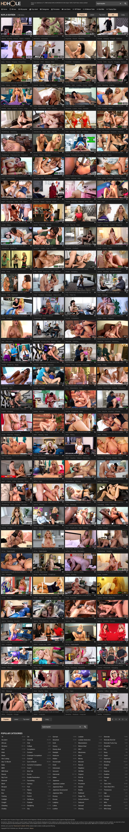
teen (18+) (54, 621)
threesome (106, 132)
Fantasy (29, 784)
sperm (22, 38)
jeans (75, 108)
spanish (48, 201)
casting (10, 38)
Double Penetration (33, 777)
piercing (74, 201)
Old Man (81, 771)
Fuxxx (99, 411)
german (112, 621)
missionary (116, 341)
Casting (4, 796)
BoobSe (68, 178)
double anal (74, 528)
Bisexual (4, 780)
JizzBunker (5, 388)
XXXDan (68, 365)
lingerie (14, 85)
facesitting (22, 62)
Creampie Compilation (34, 755)
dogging (14, 62)
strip (44, 318)
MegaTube (68, 38)
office (14, 481)
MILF (74, 85)
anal (44, 132)
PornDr (99, 248)
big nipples (81, 551)
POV (42, 62)
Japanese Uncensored (60, 790)
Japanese (56, 780)
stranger (105, 295)
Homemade (56, 762)
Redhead (81, 793)
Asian (3, 755)
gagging (17, 434)
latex (105, 644)
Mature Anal (82, 746)
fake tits (73, 295)
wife (105, 62)
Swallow (106, 774)
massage (48, 598)
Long (122, 15)
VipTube (100, 528)
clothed (15, 108)
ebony (9, 225)
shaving (41, 434)
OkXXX (99, 318)
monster (58, 271)
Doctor (29, 774)
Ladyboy (55, 802)
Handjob (55, 752)
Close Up (30, 740)
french (16, 38)
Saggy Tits (81, 796)
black (42, 201)
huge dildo (10, 201)
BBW (3, 768)
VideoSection (37, 132)
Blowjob (4, 787)
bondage (105, 225)
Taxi (105, 780)
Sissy (105, 752)
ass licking (9, 341)
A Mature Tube (89, 9)
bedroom (76, 714)
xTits (99, 201)
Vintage (106, 799)
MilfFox (35, 481)
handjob (86, 108)
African (4, 743)
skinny (91, 85)
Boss (3, 790)
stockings (121, 132)
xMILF (35, 434)
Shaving (80, 809)
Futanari (29, 802)
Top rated (33, 9)
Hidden (55, 759)
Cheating (4, 805)
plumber (49, 225)
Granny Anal (57, 749)
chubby (10, 528)
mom (53, 62)
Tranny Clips (111, 9)
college (124, 178)
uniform (55, 598)
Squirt (106, 755)
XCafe (3, 318)
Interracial (56, 774)
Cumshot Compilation (34, 765)
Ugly (105, 793)
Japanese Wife (58, 793)
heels (20, 85)
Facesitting (30, 780)
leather (112, 225)
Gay (28, 809)
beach (79, 132)
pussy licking (46, 341)
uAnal (99, 178)
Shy (105, 749)
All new (12, 9)
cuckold (79, 365)
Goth (54, 743)
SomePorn (68, 108)
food (8, 271)
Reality (80, 790)
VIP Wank (76, 9)
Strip (105, 768)
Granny (55, 746)
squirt (110, 108)
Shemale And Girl (109, 740)
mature (48, 62)
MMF (49, 644)
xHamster (36, 62)
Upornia (4, 38)
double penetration (116, 271)
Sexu (3, 341)
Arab (3, 752)
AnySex (36, 225)
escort (75, 38)
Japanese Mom (58, 787)
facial (54, 201)
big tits (111, 62)
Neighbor (81, 768)
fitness (10, 668)
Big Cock (4, 777)
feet (42, 178)
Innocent (56, 771)
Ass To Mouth (6, 762)
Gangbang (30, 805)
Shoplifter (107, 746)
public (105, 365)
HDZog (3, 551)
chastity (118, 411)
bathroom (15, 295)
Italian (55, 777)
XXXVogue (101, 458)
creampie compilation (52, 178)
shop (59, 341)
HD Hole (11, 4)
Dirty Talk (30, 771)
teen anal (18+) (15, 155)
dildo (16, 201)
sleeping (106, 38)
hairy (80, 108)
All (113, 15)
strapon (48, 85)
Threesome (108, 790)
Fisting (29, 793)
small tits (14, 248)
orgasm (42, 388)
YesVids (36, 388)
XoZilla (3, 225)
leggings (54, 248)
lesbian (55, 85)
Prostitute (81, 784)
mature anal (57, 295)
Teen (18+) (107, 784)
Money (80, 759)
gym (104, 201)
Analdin (68, 271)
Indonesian (56, 768)
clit (21, 201)
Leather (55, 809)
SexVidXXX (37, 38)
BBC (79, 178)
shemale (78, 481)
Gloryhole (56, 740)
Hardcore (56, 755)
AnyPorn (100, 668)
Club (28, 743)
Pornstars (55, 9)
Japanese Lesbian (59, 784)
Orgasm (81, 774)
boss (26, 481)
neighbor (9, 318)
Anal (3, 749)
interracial (25, 155)
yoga (26, 108)
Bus (3, 793)
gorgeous (111, 318)
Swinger (106, 777)
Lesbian (80, 737)
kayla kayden (11, 551)
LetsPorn (68, 85)
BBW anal (5, 771)
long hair (42, 714)
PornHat (100, 38)
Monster (81, 762)
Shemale (107, 737)
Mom (80, 755)
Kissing (55, 796)
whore (73, 621)
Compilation (31, 749)
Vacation (107, 796)
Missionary (81, 752)
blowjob (42, 598)
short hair (10, 434)
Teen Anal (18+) (109, 787)
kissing (42, 85)
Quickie (80, 787)
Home (4, 9)
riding (72, 434)
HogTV (3, 178)
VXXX (99, 85)
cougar (106, 528)
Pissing (80, 780)
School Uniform (83, 799)
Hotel (54, 765)
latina (21, 108)
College (29, 746)
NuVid (67, 225)
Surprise (106, 771)
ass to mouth (43, 574)
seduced (48, 155)
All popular (22, 9)
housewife (45, 38)
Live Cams (66, 9)
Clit (28, 737)
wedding (75, 341)
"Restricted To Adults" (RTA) (21, 826)
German (55, 737)
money (8, 85)
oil (60, 598)
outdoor (73, 132)
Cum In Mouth (31, 762)
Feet (28, 787)
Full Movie (30, 799)
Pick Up (80, 777)
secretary (20, 481)
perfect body (11, 178)
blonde (42, 155)
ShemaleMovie (70, 481)
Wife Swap (107, 809)
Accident (4, 740)
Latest (92, 15)
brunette (106, 481)
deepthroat (75, 411)
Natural (80, 765)
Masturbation (82, 743)
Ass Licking (5, 759)
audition (28, 38)
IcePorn (68, 551)
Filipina (29, 790)
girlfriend (119, 38)
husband (124, 62)
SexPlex (100, 714)
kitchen (42, 411)
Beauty (4, 774)
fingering (108, 458)
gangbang (75, 271)
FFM (9, 295)
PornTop (68, 411)
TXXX (35, 108)
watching (81, 38)
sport (9, 108)
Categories (44, 9)
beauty (8, 62)
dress (25, 85)
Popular (82, 15)
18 (2, 737)
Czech (29, 768)
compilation (77, 62)
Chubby (4, 809)
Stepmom (107, 759)
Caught (4, 802)
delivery (74, 178)
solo (78, 225)
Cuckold (29, 759)
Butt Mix (100, 9)
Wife (105, 802)
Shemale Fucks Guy (110, 743)
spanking (105, 85)
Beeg (3, 62)
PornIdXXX (68, 62)
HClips (35, 295)
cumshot (108, 341)
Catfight (4, 799)
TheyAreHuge (5, 132)
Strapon (106, 765)
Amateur (4, 746)
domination (107, 388)
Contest (29, 752)
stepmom (110, 178)
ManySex (36, 365)
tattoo (9, 481)
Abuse (31, 828)
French (29, 796)
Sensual (81, 805)
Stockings (107, 762)
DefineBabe (37, 341)
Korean (55, 799)
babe (105, 318)
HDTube (36, 155)
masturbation (42, 108)
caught (113, 38)
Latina (55, 805)
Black (3, 784)
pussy (85, 85)
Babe (3, 765)
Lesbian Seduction (84, 740)
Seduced (81, 802)
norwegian (49, 295)
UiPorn (3, 714)
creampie (85, 132)
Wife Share (107, 805)
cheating (117, 178)
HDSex (3, 271)
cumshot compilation (78, 155)
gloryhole (114, 132)
